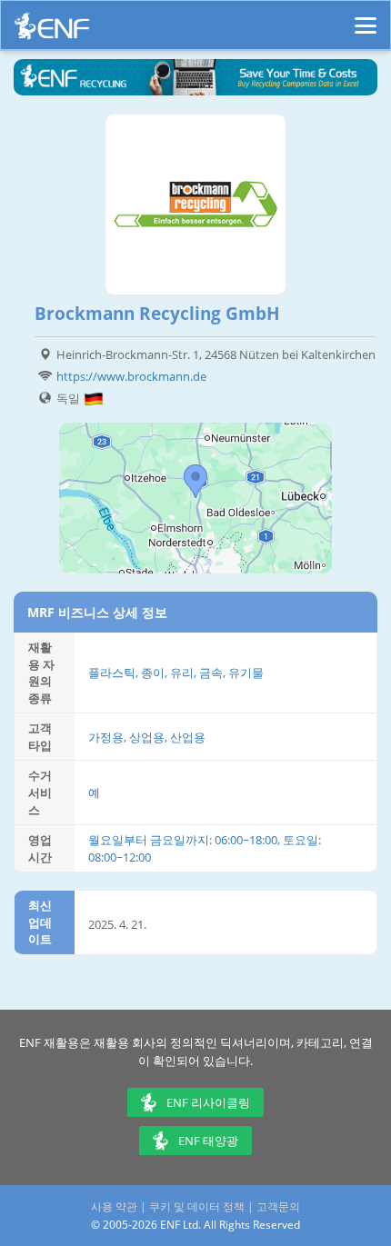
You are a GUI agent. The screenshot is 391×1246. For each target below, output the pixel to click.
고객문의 (278, 1206)
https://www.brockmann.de (131, 376)
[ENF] (52, 30)
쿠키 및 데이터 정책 (197, 1206)
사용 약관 (114, 1206)
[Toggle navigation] (365, 17)
